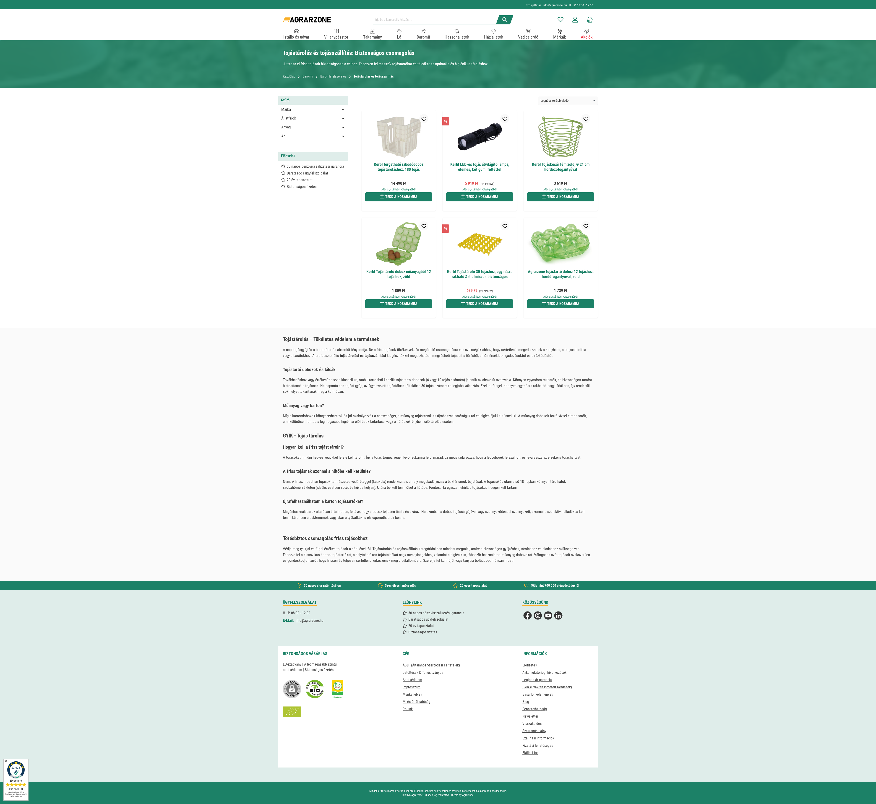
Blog (525, 702)
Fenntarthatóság (534, 709)
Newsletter (530, 716)
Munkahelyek (412, 694)
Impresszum (411, 687)
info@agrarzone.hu (555, 5)
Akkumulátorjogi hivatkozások (544, 672)
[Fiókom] (575, 19)
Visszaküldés (532, 723)
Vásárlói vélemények (537, 694)
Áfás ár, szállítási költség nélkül (398, 189)
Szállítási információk (538, 738)
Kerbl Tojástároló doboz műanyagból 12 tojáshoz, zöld (398, 274)
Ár (283, 136)
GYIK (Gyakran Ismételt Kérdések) (547, 687)
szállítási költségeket (421, 791)
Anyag (286, 127)
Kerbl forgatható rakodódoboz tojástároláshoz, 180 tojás (398, 167)
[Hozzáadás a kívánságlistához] (423, 118)
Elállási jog (530, 753)
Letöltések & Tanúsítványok (423, 672)
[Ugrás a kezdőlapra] (307, 20)
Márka (286, 109)
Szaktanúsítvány (534, 731)
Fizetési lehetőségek (537, 745)
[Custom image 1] (315, 689)
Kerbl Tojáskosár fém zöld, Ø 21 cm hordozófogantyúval (560, 167)
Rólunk (408, 709)
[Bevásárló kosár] (588, 19)
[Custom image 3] (337, 689)
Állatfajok (288, 118)
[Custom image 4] (292, 712)
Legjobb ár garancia (537, 680)
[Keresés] (504, 19)
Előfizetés (529, 665)
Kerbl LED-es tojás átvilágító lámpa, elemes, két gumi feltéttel (479, 167)
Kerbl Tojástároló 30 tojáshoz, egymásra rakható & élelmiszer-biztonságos (479, 274)
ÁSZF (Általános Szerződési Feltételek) (431, 665)
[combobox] (436, 19)
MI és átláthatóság (416, 702)
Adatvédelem (412, 680)
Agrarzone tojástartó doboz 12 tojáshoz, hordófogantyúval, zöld (561, 274)
